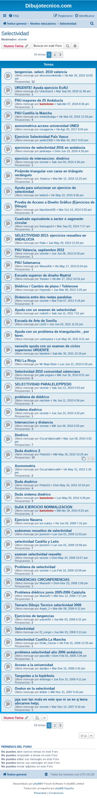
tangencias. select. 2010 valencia (41, 72)
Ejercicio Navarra (28, 520)
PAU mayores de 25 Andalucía (39, 100)
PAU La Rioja (25, 361)
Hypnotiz (45, 289)
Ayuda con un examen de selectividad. (46, 310)
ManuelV (45, 583)
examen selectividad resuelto (38, 554)
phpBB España (64, 788)
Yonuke (44, 278)
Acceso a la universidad (34, 665)
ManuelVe (46, 266)
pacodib (44, 655)
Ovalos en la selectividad (35, 688)
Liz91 (43, 324)
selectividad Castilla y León (37, 541)
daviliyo (44, 668)
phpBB (37, 783)
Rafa (43, 242)
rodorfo (44, 313)
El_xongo (45, 632)
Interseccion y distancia (34, 422)
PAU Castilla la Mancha (33, 113)
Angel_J (45, 608)
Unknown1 (46, 91)
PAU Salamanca (27, 263)
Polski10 (45, 454)
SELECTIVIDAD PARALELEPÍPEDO (43, 384)
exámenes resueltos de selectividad (43, 531)
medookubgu (48, 116)
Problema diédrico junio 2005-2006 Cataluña (50, 592)
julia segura (47, 375)
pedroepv (45, 151)
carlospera (46, 339)
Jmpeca (45, 178)
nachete (45, 400)
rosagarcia (46, 129)
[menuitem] (14, 16)
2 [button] (55, 54)
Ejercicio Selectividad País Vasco (41, 137)
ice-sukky (46, 523)
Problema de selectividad (35, 567)
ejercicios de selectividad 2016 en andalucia (50, 148)
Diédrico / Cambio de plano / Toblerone (46, 286)
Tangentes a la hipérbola (34, 676)
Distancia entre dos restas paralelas (43, 297)
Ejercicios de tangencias (34, 616)
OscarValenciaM (50, 438)
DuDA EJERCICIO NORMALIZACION (43, 507)
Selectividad (15, 33)
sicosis (44, 557)
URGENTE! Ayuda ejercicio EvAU (41, 88)
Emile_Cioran (48, 643)
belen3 (44, 195)
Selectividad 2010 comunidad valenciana (47, 371)
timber (43, 692)
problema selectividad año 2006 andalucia (48, 652)
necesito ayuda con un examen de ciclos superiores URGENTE (47, 348)
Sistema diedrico (28, 410)
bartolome (47, 103)
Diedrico (21, 435)
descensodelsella (50, 75)
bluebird (44, 353)
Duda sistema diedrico (33, 494)
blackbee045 (48, 209)
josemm (44, 534)
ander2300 (46, 140)
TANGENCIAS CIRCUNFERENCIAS (42, 580)
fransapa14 (47, 226)
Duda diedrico (26, 482)
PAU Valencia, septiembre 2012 (39, 250)
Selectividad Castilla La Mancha (40, 639)
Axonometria (25, 466)
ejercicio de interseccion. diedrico (42, 158)
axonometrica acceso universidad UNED (47, 126)
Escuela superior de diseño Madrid (43, 275)
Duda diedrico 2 (27, 451)
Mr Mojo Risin (48, 364)
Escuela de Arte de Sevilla (36, 321)
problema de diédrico (32, 397)
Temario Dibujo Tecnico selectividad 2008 (48, 605)
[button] (60, 55)
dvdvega (45, 679)
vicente (22, 39)
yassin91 (45, 619)
